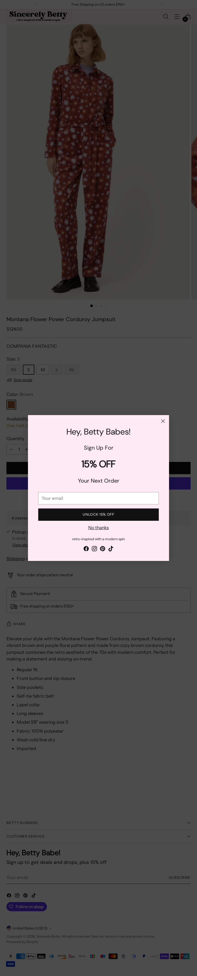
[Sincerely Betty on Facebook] (86, 550)
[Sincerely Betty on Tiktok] (111, 550)
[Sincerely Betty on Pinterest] (103, 550)
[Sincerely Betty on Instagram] (94, 550)
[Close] (163, 421)
